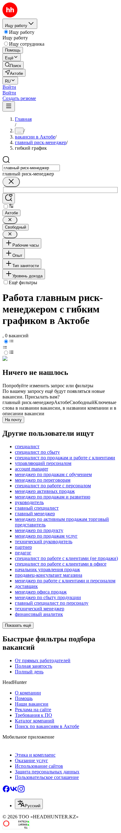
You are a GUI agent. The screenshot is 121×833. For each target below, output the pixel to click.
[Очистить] (11, 182)
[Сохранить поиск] (8, 198)
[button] (9, 87)
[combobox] (31, 168)
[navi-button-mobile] (8, 106)
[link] (13, 65)
